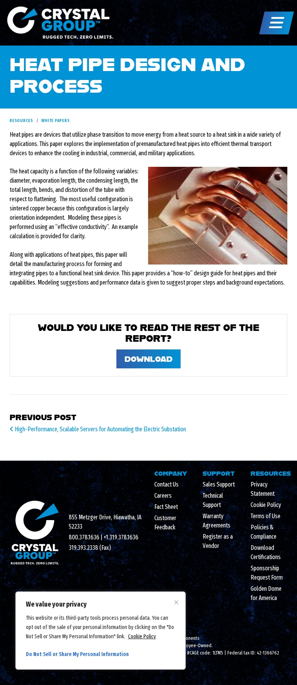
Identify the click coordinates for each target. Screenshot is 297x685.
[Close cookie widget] (176, 602)
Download (148, 359)
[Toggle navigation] (276, 23)
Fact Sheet (166, 506)
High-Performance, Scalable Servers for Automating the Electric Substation (100, 429)
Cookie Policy (142, 636)
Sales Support (219, 484)
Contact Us (166, 484)
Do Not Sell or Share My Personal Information (77, 654)
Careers (163, 495)
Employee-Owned (194, 645)
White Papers (55, 120)
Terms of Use (265, 516)
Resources (21, 120)
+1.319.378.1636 (121, 537)
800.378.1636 (84, 537)
